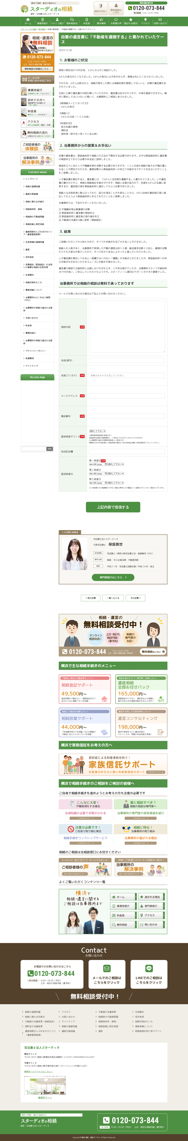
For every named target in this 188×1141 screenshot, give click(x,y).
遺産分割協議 (32, 194)
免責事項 (30, 358)
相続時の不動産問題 (35, 216)
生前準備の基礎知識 (35, 242)
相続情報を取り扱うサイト (148, 1031)
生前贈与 (30, 274)
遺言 (28, 249)
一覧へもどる (113, 598)
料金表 (29, 325)
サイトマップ (32, 365)
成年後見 (30, 257)
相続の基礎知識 (33, 186)
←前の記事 (90, 598)
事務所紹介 (31, 333)
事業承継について (34, 289)
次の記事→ (135, 598)
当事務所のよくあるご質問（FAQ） (36, 298)
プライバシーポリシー (36, 350)
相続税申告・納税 (34, 209)
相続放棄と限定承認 (35, 224)
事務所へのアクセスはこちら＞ (38, 1071)
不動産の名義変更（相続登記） (40, 1021)
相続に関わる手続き (35, 201)
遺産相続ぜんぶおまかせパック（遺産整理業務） (37, 233)
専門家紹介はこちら (111, 577)
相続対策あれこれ (34, 282)
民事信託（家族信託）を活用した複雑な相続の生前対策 (37, 266)
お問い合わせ (32, 318)
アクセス (66, 1011)
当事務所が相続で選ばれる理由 (37, 309)
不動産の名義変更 (107, 1011)
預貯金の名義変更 (34, 1026)
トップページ (32, 178)
